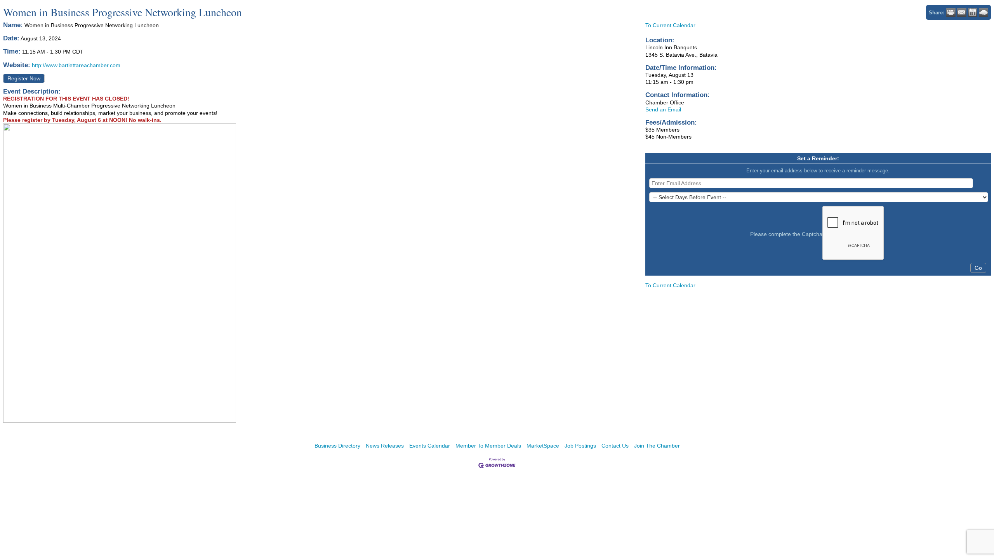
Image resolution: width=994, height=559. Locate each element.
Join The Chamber (657, 446)
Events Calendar (429, 446)
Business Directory (337, 446)
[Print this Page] (951, 12)
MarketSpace (543, 446)
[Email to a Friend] (961, 12)
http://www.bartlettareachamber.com (76, 65)
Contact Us (615, 446)
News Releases (385, 446)
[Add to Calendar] (972, 12)
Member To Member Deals (488, 446)
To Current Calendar (670, 25)
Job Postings (580, 446)
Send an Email (663, 109)
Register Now (23, 78)
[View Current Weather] (983, 12)
